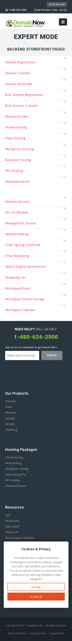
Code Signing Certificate (23, 245)
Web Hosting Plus (15, 474)
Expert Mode (57, 633)
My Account (58, 4)
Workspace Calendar (20, 310)
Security (10, 424)
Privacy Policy (39, 633)
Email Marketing (17, 256)
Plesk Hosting (15, 138)
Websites (10, 412)
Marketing (11, 429)
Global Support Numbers (20, 538)
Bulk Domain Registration (24, 95)
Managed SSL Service (20, 223)
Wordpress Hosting (19, 149)
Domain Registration (20, 62)
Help (54, 10)
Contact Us (11, 532)
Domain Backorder (19, 84)
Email (8, 407)
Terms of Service (17, 633)
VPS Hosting (14, 171)
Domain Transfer (18, 73)
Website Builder (17, 116)
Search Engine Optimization (25, 267)
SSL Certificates (16, 212)
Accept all (36, 596)
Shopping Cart (16, 277)
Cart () (63, 10)
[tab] (36, 62)
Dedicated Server (17, 181)
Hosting (9, 418)
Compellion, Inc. (34, 625)
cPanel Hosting (16, 127)
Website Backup (17, 234)
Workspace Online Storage (24, 299)
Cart (7, 515)
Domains (10, 401)
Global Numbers (42, 10)
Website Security (17, 202)
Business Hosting (18, 160)
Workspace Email (17, 288)
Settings (36, 587)
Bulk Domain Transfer (21, 106)
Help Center (12, 526)
